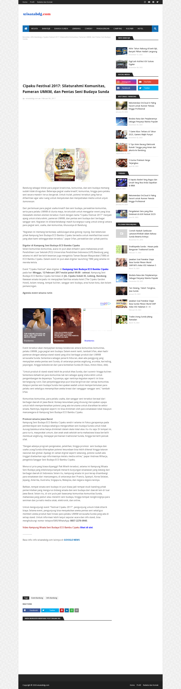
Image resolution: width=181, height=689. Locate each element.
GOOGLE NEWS (72, 540)
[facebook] (153, 2)
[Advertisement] (67, 61)
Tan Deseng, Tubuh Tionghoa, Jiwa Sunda (142, 289)
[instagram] (144, 2)
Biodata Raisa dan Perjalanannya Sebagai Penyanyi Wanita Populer (143, 120)
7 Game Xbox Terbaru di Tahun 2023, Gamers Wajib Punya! (142, 133)
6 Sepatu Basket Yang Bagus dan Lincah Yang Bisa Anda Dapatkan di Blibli (143, 183)
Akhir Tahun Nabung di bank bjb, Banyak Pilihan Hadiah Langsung (143, 50)
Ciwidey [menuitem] (88, 29)
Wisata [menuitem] (34, 29)
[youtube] (149, 2)
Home (25, 2)
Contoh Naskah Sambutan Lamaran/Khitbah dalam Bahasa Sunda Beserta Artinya (142, 234)
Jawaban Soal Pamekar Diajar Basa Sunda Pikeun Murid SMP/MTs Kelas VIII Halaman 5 (142, 262)
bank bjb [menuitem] (46, 29)
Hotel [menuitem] (140, 29)
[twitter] (157, 2)
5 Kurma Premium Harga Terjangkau (139, 161)
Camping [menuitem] (118, 29)
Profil (32, 2)
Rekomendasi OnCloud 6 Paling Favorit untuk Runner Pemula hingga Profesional (142, 106)
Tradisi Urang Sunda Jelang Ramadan (140, 318)
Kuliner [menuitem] (129, 29)
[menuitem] (26, 28)
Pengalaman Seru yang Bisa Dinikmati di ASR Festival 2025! (142, 212)
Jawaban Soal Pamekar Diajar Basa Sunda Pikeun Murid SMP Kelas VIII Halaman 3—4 (142, 304)
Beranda (26, 37)
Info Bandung (36, 37)
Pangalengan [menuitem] (103, 29)
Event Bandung (37, 598)
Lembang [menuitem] (76, 29)
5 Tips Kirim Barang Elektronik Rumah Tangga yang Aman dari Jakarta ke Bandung (142, 147)
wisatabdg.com (32, 98)
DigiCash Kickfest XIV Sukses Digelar (141, 62)
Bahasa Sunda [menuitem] (61, 29)
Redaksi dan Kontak (44, 2)
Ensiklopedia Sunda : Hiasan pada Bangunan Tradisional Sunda (143, 248)
